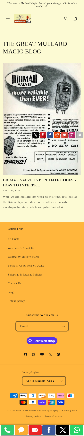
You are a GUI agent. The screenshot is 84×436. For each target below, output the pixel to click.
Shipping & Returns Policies (25, 274)
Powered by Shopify (47, 410)
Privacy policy (33, 416)
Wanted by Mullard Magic (23, 256)
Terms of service (53, 416)
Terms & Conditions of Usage (26, 265)
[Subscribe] (63, 326)
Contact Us (14, 283)
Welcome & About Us (21, 248)
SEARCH (13, 239)
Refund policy (16, 301)
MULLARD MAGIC (26, 410)
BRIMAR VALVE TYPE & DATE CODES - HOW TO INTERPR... (39, 182)
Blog (10, 292)
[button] (8, 18)
